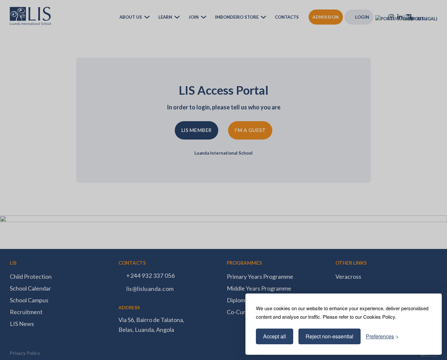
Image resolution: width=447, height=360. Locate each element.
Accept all (274, 336)
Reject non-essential (329, 336)
